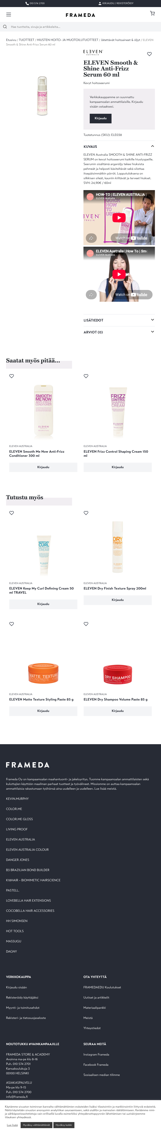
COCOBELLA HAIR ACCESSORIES (30, 911)
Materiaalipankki (94, 1008)
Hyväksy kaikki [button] (64, 1125)
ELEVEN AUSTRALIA (20, 839)
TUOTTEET (26, 40)
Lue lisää (12, 1125)
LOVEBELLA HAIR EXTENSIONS (28, 901)
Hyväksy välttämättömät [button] (36, 1125)
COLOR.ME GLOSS (19, 819)
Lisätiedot (93, 320)
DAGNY (11, 951)
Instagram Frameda (96, 1054)
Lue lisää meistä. (106, 789)
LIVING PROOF (16, 829)
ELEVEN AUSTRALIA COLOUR (27, 850)
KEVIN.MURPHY (17, 799)
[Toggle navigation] (8, 14)
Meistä (87, 1018)
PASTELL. (12, 890)
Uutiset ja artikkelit (96, 997)
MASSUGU (13, 941)
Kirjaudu (101, 118)
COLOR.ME (14, 809)
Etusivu (11, 40)
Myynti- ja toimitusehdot (22, 1008)
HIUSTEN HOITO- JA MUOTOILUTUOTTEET (67, 40)
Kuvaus (90, 146)
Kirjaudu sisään (16, 987)
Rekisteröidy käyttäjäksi (22, 997)
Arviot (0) (93, 332)
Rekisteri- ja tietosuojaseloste (26, 1018)
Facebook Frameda (95, 1065)
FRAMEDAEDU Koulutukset (102, 987)
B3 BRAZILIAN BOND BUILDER (27, 870)
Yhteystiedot (92, 1028)
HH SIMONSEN (16, 921)
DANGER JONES (17, 860)
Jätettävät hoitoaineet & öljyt (120, 40)
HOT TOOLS (15, 931)
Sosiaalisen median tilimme (101, 1075)
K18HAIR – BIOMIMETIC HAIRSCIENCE (33, 880)
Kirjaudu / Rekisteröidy (118, 3)
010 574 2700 (37, 3)
